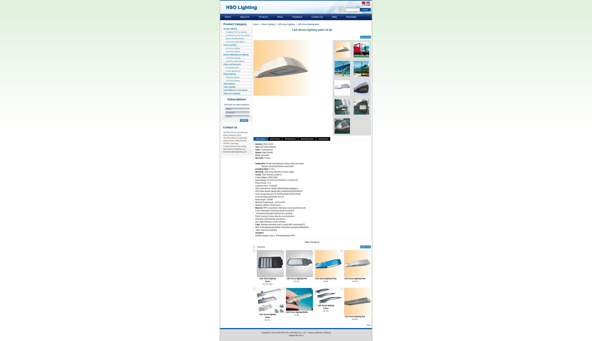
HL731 (326, 311)
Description (260, 139)
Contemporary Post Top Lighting (238, 35)
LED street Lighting (233, 51)
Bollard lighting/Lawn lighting (236, 55)
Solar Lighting (230, 87)
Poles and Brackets (232, 64)
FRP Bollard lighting (233, 58)
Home (256, 24)
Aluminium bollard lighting (235, 61)
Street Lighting (230, 45)
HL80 (296, 315)
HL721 (267, 320)
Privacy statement (315, 333)
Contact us (230, 127)
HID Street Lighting (233, 48)
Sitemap (327, 333)
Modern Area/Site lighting (235, 38)
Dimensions (275, 139)
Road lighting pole (232, 68)
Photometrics (290, 139)
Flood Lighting (230, 74)
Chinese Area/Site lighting (235, 42)
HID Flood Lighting (232, 77)
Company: (230, 113)
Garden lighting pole (233, 71)
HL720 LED (268, 284)
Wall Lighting (229, 84)
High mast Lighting (232, 93)
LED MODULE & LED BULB (235, 90)
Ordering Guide (307, 139)
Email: (229, 116)
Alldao (301, 335)
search (365, 10)
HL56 (326, 281)
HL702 (297, 281)
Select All (261, 247)
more (369, 325)
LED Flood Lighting (233, 80)
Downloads (323, 139)
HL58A (355, 281)
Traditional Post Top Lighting (236, 32)
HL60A (355, 319)
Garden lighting (230, 29)
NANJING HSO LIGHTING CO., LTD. (291, 333)
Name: (229, 109)
